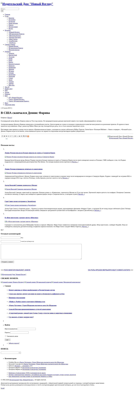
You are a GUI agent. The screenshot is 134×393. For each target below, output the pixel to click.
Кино (9, 117)
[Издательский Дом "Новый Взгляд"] (13, 274)
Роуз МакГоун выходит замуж (17, 270)
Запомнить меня (12, 336)
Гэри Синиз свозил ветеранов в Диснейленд (20, 201)
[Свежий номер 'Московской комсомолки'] (66, 282)
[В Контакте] (7, 136)
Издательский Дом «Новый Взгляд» (121, 138)
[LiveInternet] (17, 136)
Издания (7, 30)
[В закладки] (22, 136)
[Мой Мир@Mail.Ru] (15, 136)
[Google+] (11, 136)
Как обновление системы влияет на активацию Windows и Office (30, 376)
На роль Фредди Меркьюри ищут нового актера (109, 270)
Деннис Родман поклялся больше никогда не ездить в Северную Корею (30, 153)
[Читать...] (74, 162)
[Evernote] (24, 136)
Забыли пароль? (14, 343)
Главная (7, 14)
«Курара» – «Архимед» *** (23, 366)
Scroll (2, 388)
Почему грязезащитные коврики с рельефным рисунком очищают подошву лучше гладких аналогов (42, 374)
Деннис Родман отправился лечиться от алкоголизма (23, 169)
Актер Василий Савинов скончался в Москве (21, 185)
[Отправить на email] (20, 136)
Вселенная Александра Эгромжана (34, 367)
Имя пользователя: (11, 329)
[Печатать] (26, 136)
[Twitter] (4, 136)
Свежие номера (10, 44)
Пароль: (7, 332)
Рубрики (7, 51)
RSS (6, 96)
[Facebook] (2, 136)
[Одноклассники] (9, 136)
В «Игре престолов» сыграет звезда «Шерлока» (21, 217)
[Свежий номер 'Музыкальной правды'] (37, 282)
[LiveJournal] (13, 136)
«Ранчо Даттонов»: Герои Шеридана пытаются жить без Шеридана (41, 362)
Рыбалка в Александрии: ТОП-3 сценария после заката (27, 373)
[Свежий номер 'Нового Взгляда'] (12, 282)
